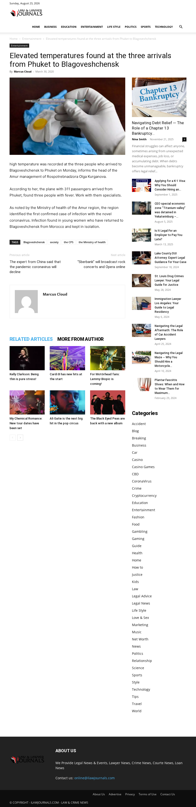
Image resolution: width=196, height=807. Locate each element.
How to (137, 567)
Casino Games (143, 467)
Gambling (139, 531)
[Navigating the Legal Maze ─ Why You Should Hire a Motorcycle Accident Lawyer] (141, 357)
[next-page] (20, 438)
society (54, 242)
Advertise (115, 794)
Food (136, 524)
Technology (164, 26)
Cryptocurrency (144, 495)
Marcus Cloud (23, 71)
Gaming (138, 538)
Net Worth (140, 639)
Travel (137, 703)
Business (50, 26)
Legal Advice (142, 596)
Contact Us (167, 794)
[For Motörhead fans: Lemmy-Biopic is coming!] (107, 358)
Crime (137, 488)
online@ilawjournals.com (94, 778)
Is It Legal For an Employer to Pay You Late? (168, 235)
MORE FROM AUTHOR (80, 339)
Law (135, 589)
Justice (137, 574)
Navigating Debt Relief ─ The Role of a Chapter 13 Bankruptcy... (158, 128)
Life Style (113, 26)
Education (68, 26)
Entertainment (92, 26)
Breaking (139, 438)
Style (136, 682)
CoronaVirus (142, 481)
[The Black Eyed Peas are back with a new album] (107, 402)
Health (137, 553)
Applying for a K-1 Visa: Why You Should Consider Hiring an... (170, 185)
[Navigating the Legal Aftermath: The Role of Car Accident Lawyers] (141, 330)
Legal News (141, 603)
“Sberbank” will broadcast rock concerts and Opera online (101, 264)
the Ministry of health (92, 242)
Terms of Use (148, 794)
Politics (130, 26)
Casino (137, 459)
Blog (135, 431)
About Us (99, 794)
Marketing (140, 624)
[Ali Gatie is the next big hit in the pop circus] (67, 402)
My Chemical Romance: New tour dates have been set (26, 423)
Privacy (130, 794)
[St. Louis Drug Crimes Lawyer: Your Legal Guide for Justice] (141, 280)
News (136, 646)
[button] (180, 27)
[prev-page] (13, 438)
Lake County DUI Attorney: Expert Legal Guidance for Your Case (170, 258)
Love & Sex (140, 617)
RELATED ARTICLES (31, 339)
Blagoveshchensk (34, 242)
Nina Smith (139, 139)
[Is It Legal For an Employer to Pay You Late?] (141, 235)
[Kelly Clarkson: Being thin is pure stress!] (27, 358)
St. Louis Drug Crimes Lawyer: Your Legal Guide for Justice (169, 280)
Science (138, 668)
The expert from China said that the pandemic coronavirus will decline (35, 267)
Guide (137, 546)
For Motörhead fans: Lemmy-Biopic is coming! (105, 379)
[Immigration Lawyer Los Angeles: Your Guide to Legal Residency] (141, 303)
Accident (139, 423)
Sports (146, 26)
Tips (135, 696)
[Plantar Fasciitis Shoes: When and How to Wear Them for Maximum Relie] (141, 384)
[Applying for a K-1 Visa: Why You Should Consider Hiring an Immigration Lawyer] (141, 185)
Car (134, 452)
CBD (135, 474)
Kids (135, 581)
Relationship (142, 660)
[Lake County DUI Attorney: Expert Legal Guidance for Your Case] (141, 257)
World (137, 711)
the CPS (68, 242)
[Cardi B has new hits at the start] (67, 358)
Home (36, 26)
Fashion (138, 517)
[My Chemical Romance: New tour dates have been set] (27, 402)
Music (137, 632)
